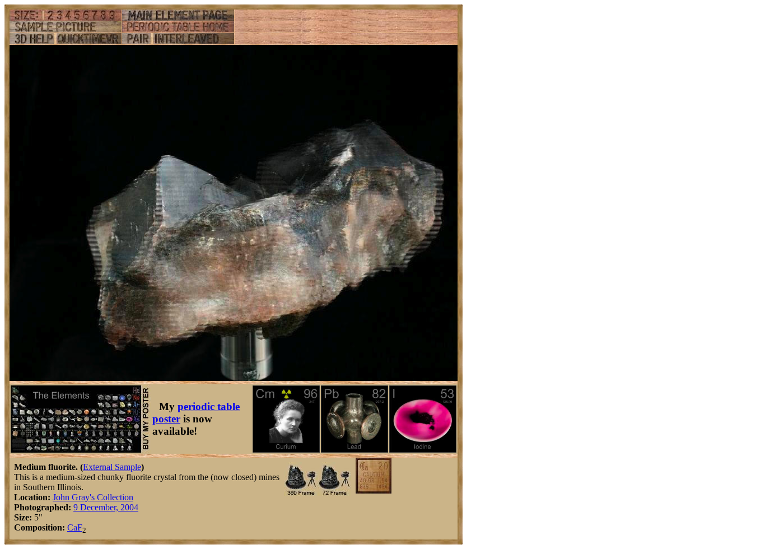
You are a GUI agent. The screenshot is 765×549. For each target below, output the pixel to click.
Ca (72, 527)
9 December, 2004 (105, 507)
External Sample (112, 467)
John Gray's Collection (93, 497)
